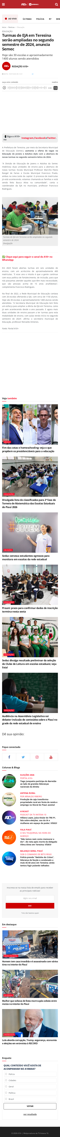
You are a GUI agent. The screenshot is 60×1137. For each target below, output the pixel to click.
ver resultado (30, 1114)
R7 (50, 19)
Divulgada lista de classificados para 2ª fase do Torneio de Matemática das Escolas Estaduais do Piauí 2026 (29, 503)
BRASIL (7, 442)
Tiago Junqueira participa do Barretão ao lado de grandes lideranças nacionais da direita (38, 784)
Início (4, 27)
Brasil (10, 1099)
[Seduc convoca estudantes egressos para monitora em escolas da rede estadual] (30, 532)
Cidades (11, 1080)
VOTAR (30, 1106)
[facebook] (9, 757)
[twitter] (23, 757)
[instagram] (37, 757)
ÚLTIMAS (27, 19)
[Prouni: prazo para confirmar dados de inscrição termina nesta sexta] (30, 585)
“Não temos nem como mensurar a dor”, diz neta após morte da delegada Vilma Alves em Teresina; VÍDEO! (38, 842)
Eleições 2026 (27, 775)
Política (11, 1093)
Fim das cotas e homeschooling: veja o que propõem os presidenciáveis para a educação (28, 449)
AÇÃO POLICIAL (10, 956)
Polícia (11, 1074)
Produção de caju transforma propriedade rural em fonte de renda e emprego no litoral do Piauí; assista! (38, 802)
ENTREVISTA (9, 1035)
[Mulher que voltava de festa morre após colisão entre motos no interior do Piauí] (30, 984)
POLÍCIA (40, 19)
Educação (20, 27)
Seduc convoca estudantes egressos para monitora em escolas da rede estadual (26, 557)
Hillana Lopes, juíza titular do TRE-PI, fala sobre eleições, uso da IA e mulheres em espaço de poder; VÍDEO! (38, 820)
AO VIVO (12, 18)
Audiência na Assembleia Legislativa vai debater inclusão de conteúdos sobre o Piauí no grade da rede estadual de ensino (29, 719)
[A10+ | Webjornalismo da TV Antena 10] (30, 4)
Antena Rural (27, 793)
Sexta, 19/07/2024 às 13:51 (13, 74)
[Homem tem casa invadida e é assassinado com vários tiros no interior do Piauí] (30, 944)
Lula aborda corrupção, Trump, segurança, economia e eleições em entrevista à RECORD (29, 1042)
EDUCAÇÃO (9, 494)
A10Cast (24, 811)
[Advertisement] (30, 111)
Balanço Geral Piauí (31, 851)
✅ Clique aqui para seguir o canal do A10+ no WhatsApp (27, 258)
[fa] (51, 757)
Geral (10, 1086)
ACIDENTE (8, 995)
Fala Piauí (25, 829)
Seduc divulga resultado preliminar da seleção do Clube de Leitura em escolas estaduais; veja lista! (29, 664)
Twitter (51, 138)
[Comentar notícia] (32, 74)
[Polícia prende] (9, 858)
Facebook (40, 138)
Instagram (27, 138)
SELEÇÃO (8, 550)
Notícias (11, 27)
